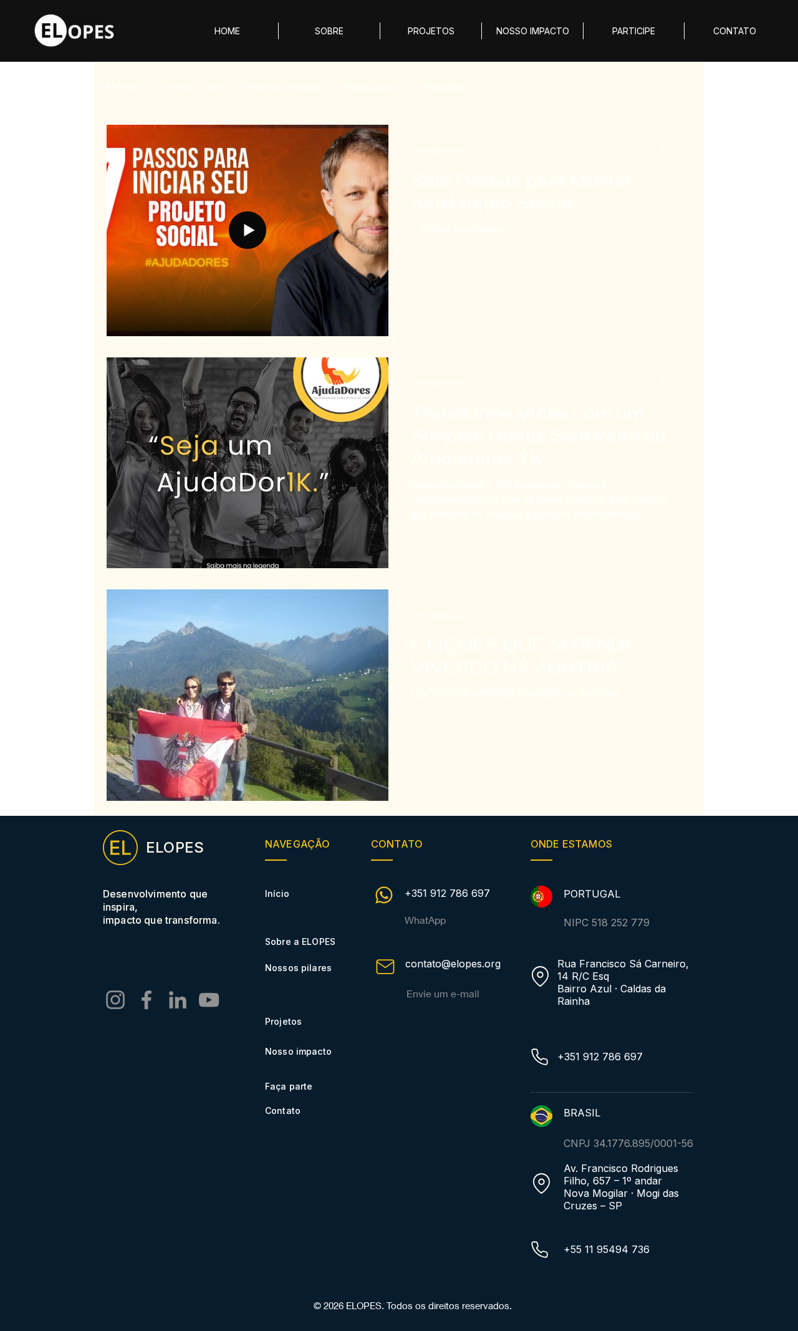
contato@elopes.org (453, 963)
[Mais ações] (667, 150)
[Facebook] (146, 999)
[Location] (540, 976)
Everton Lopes (193, 86)
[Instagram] (115, 999)
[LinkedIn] (177, 999)
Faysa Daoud (369, 86)
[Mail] (385, 966)
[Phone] (539, 1056)
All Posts (123, 86)
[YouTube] (208, 999)
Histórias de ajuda (282, 86)
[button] (634, 30)
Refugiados (442, 86)
